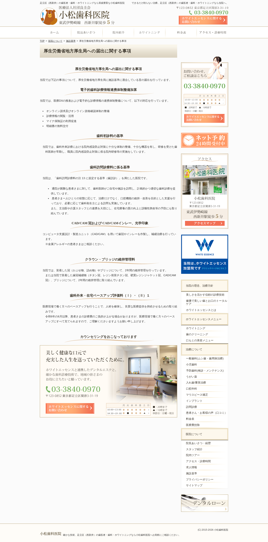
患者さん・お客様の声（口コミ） (206, 412)
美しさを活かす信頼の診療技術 (205, 294)
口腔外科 (191, 388)
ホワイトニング (195, 328)
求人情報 (191, 467)
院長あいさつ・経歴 (198, 443)
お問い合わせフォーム (203, 20)
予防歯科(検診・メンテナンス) (205, 370)
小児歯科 (191, 364)
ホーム (55, 32)
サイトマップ (194, 485)
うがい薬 (191, 376)
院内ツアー (193, 455)
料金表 (190, 418)
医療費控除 (193, 424)
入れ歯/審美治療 (196, 382)
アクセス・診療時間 (198, 461)
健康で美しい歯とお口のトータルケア (206, 302)
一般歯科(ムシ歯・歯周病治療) (205, 358)
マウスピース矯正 (197, 394)
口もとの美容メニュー (199, 340)
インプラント (194, 400)
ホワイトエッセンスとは (201, 310)
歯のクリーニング (197, 334)
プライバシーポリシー (199, 479)
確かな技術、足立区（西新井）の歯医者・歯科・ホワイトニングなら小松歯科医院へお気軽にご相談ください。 (122, 535)
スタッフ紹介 (194, 449)
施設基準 (191, 473)
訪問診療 (191, 406)
